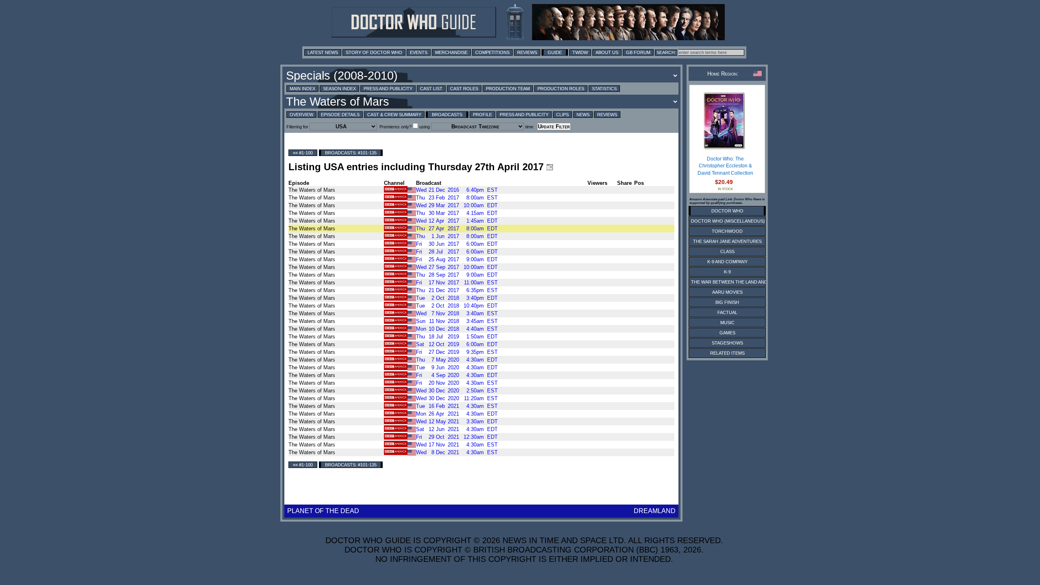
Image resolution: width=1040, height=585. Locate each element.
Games (727, 332)
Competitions (492, 52)
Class (727, 251)
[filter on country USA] (411, 189)
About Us (607, 52)
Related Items (727, 353)
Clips (562, 114)
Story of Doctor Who (374, 52)
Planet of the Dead (323, 510)
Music (727, 322)
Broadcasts (447, 114)
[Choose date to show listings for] (549, 167)
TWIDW (580, 52)
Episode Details (340, 114)
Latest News (323, 52)
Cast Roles (464, 88)
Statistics (604, 88)
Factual (727, 312)
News (582, 114)
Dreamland (655, 510)
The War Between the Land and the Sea (739, 282)
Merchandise (451, 52)
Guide (555, 52)
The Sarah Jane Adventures (727, 241)
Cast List (431, 88)
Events (418, 52)
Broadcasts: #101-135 (351, 152)
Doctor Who (727, 210)
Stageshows (727, 342)
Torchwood (727, 231)
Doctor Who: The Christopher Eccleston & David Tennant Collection (725, 166)
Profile (482, 114)
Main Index (302, 88)
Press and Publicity (388, 88)
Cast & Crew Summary (394, 114)
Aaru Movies (727, 292)
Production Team (508, 88)
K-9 (727, 271)
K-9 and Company (727, 261)
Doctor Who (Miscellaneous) (728, 221)
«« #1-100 (303, 152)
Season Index (339, 88)
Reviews (527, 52)
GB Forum (638, 52)
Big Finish (727, 302)
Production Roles (560, 88)
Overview (301, 114)
